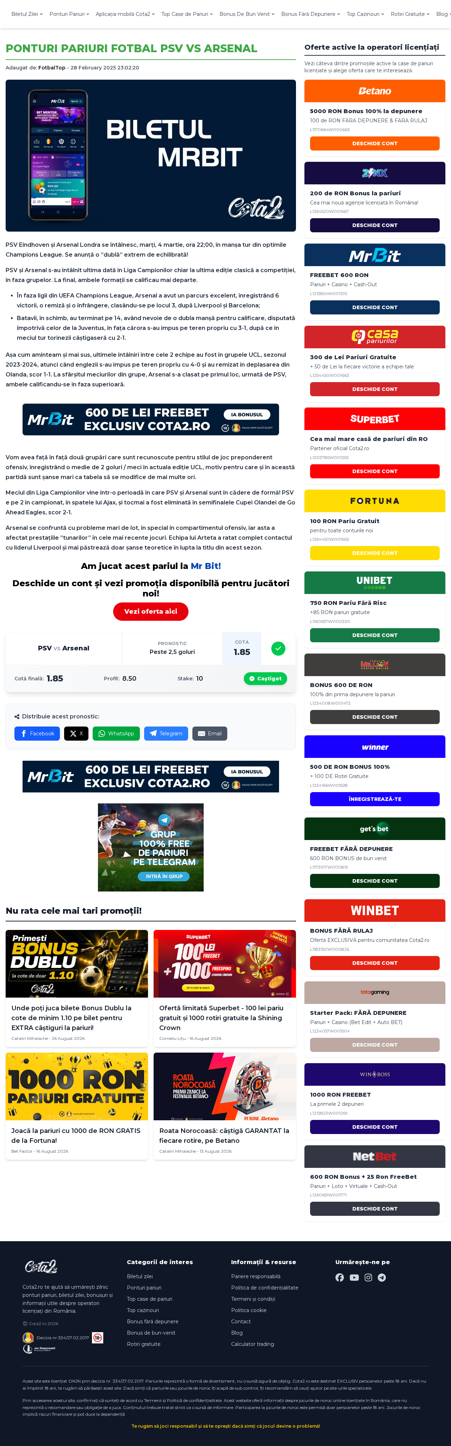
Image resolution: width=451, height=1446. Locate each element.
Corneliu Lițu (172, 1038)
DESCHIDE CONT (375, 143)
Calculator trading (252, 1344)
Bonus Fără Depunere (308, 14)
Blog (237, 1333)
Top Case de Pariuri (184, 14)
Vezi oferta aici (150, 611)
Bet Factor (21, 1151)
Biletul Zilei (24, 14)
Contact (241, 1321)
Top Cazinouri (363, 14)
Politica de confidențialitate (264, 1288)
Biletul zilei (140, 1276)
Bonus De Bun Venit (245, 14)
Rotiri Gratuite (408, 14)
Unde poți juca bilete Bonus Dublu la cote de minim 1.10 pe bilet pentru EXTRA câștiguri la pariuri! (71, 1018)
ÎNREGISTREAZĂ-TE (375, 799)
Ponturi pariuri (144, 1288)
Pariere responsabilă (255, 1276)
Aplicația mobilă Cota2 (123, 14)
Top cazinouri (143, 1310)
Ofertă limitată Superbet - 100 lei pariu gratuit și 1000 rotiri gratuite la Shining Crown (221, 1018)
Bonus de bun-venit (151, 1333)
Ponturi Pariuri (67, 14)
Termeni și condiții (253, 1299)
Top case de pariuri (149, 1299)
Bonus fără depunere (153, 1321)
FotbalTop (52, 68)
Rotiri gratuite (144, 1344)
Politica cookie (249, 1310)
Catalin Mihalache (29, 1038)
